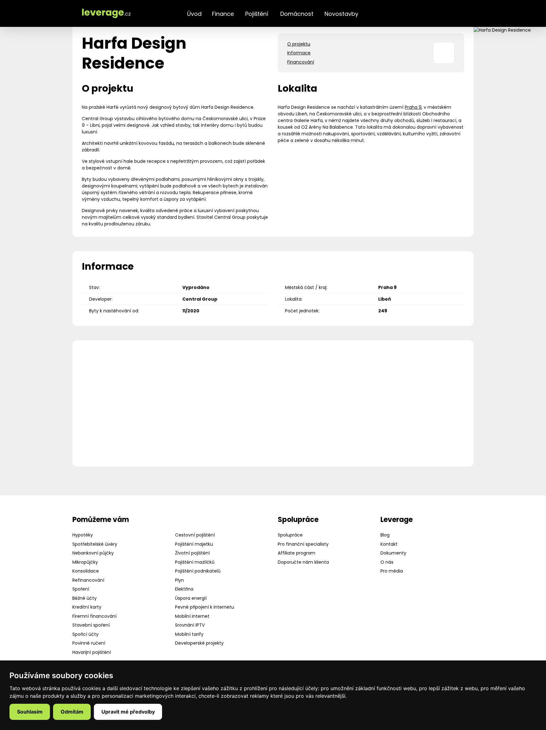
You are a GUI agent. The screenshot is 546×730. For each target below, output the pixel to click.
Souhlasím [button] (30, 712)
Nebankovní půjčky (93, 553)
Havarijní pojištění (91, 652)
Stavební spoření (91, 625)
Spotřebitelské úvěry (94, 544)
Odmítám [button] (72, 712)
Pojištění (256, 14)
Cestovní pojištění (195, 535)
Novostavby (341, 14)
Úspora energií (191, 598)
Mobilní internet (192, 616)
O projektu (298, 44)
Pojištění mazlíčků (195, 562)
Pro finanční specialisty (303, 544)
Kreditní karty (86, 607)
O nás (386, 562)
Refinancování (88, 580)
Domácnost (296, 14)
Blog (385, 535)
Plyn (179, 580)
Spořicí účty (85, 634)
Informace (299, 53)
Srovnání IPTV (190, 625)
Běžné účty (84, 598)
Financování (300, 62)
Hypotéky (82, 535)
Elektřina (184, 589)
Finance (223, 14)
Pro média (391, 571)
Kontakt (388, 544)
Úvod (194, 14)
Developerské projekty (199, 643)
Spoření (80, 589)
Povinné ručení (88, 643)
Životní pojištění (192, 553)
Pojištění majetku (194, 544)
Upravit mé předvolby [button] (128, 712)
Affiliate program (296, 553)
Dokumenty (393, 553)
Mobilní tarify (189, 634)
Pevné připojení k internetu (204, 607)
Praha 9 (413, 107)
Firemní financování (94, 616)
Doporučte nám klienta (303, 562)
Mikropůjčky (85, 562)
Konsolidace (85, 571)
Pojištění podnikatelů (198, 571)
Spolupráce (290, 535)
